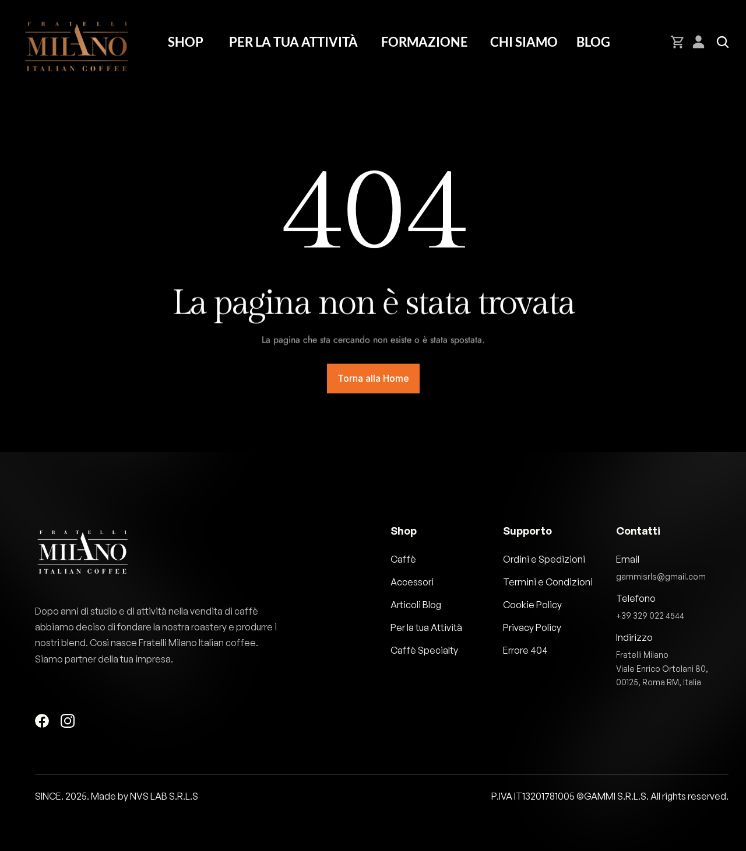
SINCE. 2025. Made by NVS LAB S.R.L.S (116, 796)
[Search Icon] (722, 42)
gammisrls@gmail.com (661, 576)
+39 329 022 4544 (650, 615)
